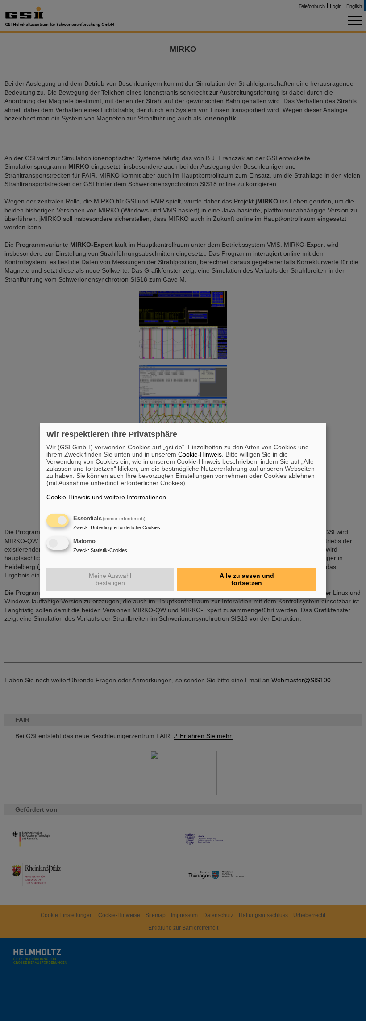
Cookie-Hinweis (200, 454)
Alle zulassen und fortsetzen (247, 579)
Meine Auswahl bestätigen (110, 579)
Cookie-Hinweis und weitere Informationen (106, 497)
